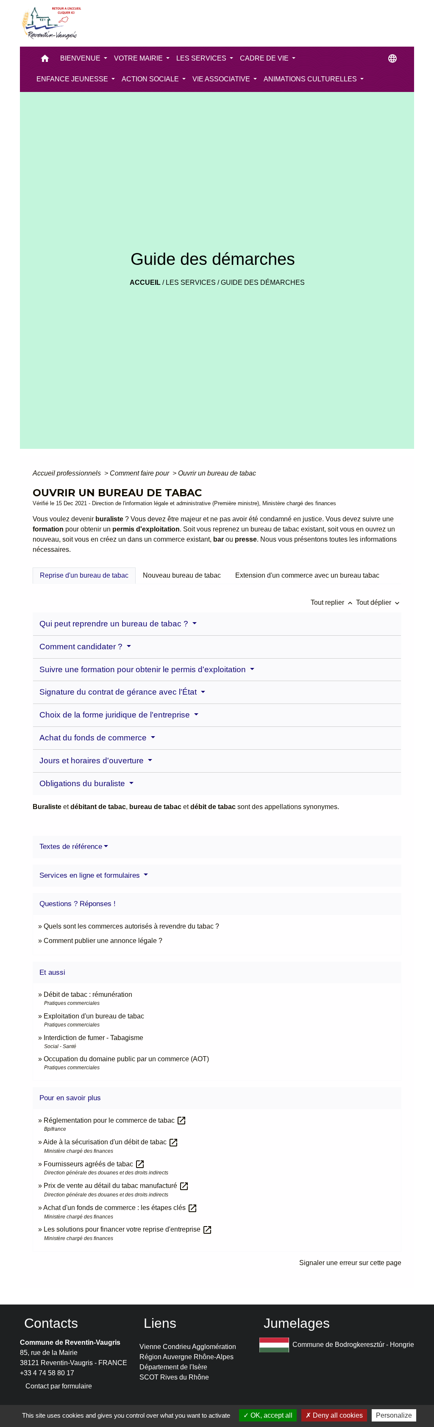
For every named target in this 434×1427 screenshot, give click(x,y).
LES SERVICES (191, 282)
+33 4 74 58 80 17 (47, 1373)
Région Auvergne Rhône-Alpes (186, 1356)
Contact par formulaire (58, 1386)
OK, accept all (270, 1415)
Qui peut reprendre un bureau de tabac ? (114, 623)
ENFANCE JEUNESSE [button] (73, 79)
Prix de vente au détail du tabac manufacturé (116, 1185)
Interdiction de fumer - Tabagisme (93, 1037)
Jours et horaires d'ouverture (92, 760)
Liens (160, 1323)
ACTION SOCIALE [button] (151, 79)
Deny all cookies (337, 1415)
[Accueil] (51, 23)
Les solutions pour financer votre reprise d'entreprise (128, 1229)
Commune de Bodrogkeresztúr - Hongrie (353, 1344)
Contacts (51, 1323)
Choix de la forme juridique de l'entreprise (115, 714)
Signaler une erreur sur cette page (350, 1262)
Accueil (145, 282)
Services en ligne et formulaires (90, 875)
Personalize (394, 1415)
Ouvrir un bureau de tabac (217, 473)
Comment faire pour (140, 473)
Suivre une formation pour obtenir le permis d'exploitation (143, 669)
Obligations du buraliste (83, 783)
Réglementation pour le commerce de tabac (115, 1120)
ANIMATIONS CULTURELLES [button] (311, 79)
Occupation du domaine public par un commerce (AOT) (126, 1059)
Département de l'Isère (173, 1367)
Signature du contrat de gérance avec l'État (119, 691)
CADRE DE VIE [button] (265, 58)
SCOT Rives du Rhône (174, 1377)
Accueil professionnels (68, 473)
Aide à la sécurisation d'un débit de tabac (110, 1142)
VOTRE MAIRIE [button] (139, 58)
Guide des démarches (263, 282)
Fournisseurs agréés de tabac (94, 1164)
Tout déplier (378, 602)
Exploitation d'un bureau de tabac (94, 1016)
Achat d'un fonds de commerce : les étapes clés (120, 1207)
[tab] (84, 575)
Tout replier (332, 602)
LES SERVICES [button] (202, 58)
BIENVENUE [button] (81, 58)
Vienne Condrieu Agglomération (187, 1346)
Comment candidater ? (82, 646)
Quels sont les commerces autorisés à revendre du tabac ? (131, 926)
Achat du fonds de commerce (94, 737)
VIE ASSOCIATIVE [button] (222, 79)
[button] (45, 60)
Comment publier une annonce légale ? (103, 940)
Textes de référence (70, 847)
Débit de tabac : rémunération (88, 994)
